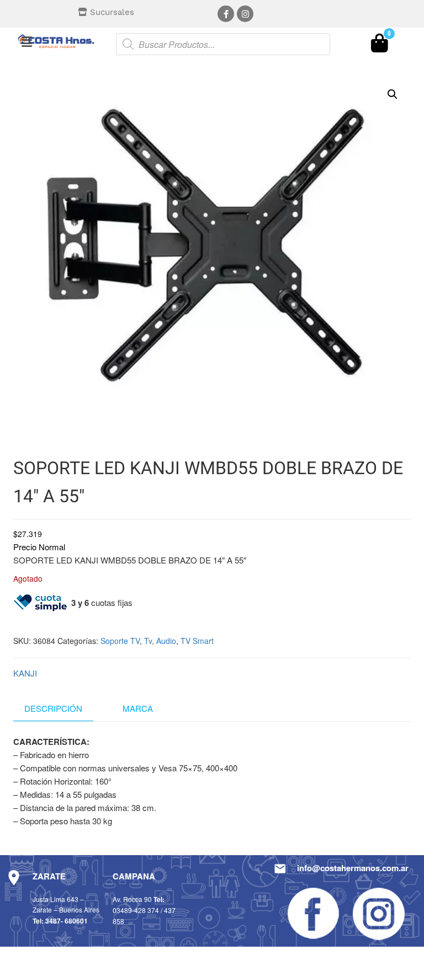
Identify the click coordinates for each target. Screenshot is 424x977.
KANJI (25, 673)
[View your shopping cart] (379, 46)
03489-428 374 (136, 910)
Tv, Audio (160, 640)
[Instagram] (245, 14)
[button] (26, 41)
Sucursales (112, 12)
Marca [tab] (138, 708)
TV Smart (197, 640)
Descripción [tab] (53, 708)
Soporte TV (120, 640)
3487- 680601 (66, 921)
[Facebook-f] (226, 14)
